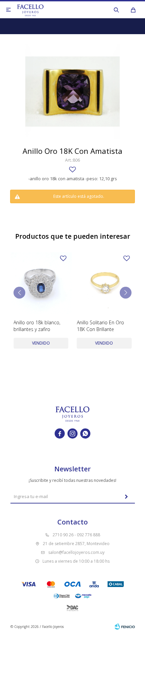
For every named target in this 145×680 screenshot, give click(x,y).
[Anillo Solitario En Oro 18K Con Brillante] (104, 283)
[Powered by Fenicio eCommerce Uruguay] (125, 627)
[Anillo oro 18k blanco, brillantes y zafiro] (41, 283)
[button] (116, 10)
